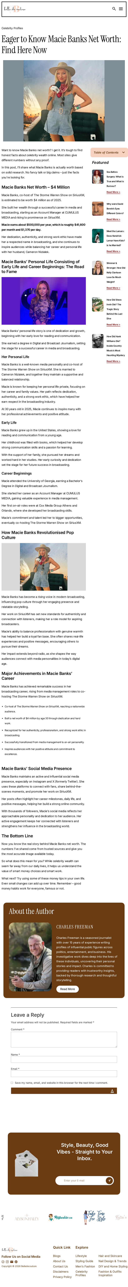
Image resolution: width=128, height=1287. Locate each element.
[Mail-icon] (11, 1261)
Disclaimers (61, 1271)
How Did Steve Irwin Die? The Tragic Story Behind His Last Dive (114, 309)
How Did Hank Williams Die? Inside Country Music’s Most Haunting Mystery (116, 345)
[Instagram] (7, 1261)
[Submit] (109, 1180)
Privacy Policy (62, 1277)
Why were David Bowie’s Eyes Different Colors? (115, 209)
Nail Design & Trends (112, 1261)
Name (15, 1054)
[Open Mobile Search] (114, 8)
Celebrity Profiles (12, 28)
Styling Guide (84, 1261)
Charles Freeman (74, 927)
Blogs (57, 1256)
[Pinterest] (16, 1261)
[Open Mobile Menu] (121, 9)
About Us (59, 1261)
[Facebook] (3, 1261)
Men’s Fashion (85, 1266)
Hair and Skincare (110, 1256)
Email (15, 1069)
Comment (17, 1029)
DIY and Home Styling (113, 1266)
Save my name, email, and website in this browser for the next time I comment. (61, 1082)
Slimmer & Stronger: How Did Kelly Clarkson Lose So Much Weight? (116, 272)
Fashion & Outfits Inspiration (110, 1273)
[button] (123, 152)
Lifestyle (81, 1256)
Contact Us (60, 1266)
